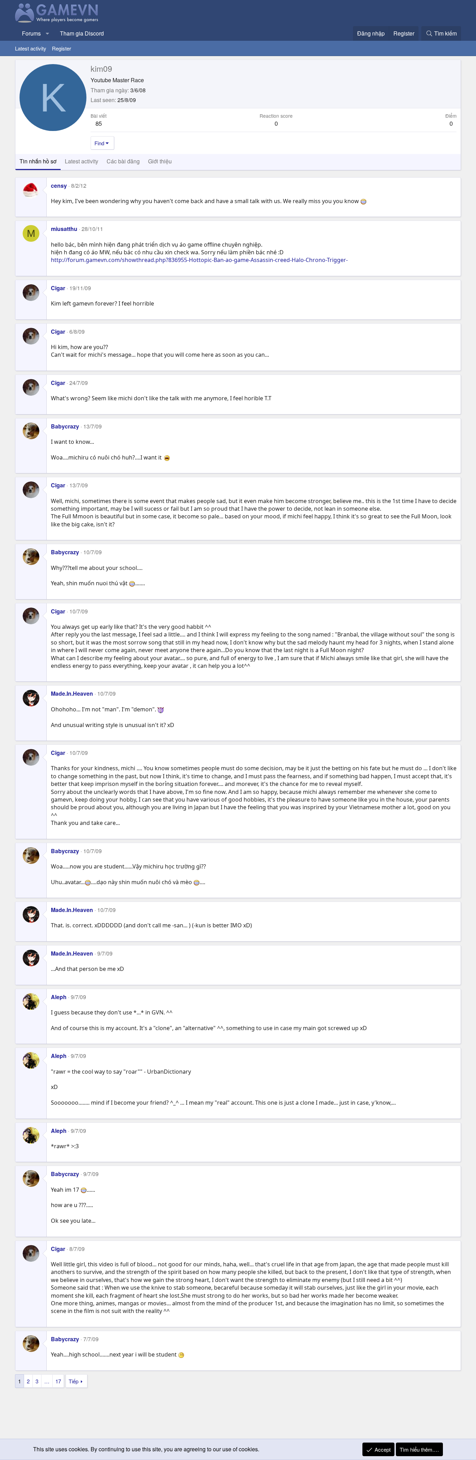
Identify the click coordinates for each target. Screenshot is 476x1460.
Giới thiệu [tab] (160, 161)
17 (58, 1381)
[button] (47, 33)
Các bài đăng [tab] (123, 161)
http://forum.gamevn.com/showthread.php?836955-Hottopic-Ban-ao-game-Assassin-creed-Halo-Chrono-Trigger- (199, 260)
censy (59, 185)
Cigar (58, 288)
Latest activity (30, 48)
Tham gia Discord (82, 33)
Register (61, 48)
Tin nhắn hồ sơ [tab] (38, 161)
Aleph (59, 997)
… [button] (46, 1381)
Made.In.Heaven (72, 693)
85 (98, 123)
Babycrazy (65, 426)
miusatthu (64, 229)
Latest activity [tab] (81, 161)
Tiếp (73, 1381)
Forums (31, 33)
